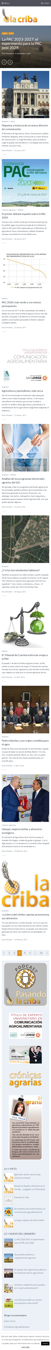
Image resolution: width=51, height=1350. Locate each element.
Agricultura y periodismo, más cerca (22, 390)
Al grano (4, 33)
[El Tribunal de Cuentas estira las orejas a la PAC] (25, 624)
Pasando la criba (21, 1197)
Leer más (25, 1347)
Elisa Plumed (7, 53)
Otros (12, 121)
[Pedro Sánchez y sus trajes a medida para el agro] (25, 709)
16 (41, 953)
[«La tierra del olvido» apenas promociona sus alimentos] (25, 883)
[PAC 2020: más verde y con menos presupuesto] (25, 271)
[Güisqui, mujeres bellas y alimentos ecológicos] (25, 798)
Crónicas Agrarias (9, 210)
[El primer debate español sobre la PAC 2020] (25, 183)
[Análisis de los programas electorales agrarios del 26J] (25, 447)
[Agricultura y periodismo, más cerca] (25, 360)
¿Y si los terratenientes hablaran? (21, 570)
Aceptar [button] (45, 1343)
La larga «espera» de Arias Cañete (29, 1220)
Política (11, 33)
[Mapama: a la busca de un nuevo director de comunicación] (25, 94)
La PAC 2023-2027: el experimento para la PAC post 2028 (22, 43)
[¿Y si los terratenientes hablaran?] (25, 539)
